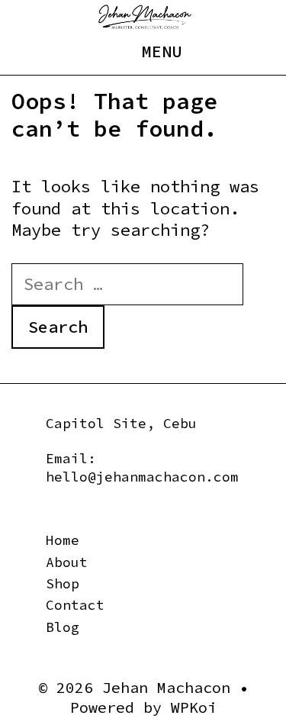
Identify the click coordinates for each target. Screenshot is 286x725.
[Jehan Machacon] (145, 15)
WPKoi (194, 707)
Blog (62, 627)
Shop (62, 583)
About (67, 562)
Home (62, 540)
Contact (75, 605)
